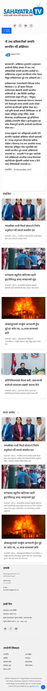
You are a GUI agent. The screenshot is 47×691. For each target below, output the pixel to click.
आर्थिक (5, 658)
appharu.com (34, 686)
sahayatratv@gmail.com (11, 590)
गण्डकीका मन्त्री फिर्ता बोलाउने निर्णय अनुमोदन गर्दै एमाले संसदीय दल (22, 228)
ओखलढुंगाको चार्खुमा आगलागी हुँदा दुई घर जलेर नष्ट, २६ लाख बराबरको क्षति (22, 328)
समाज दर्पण (7, 669)
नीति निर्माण (28, 665)
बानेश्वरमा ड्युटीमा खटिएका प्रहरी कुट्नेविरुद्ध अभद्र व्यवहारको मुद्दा (20, 277)
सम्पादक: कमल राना (9, 614)
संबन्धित (7, 194)
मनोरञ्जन (27, 658)
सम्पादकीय (28, 661)
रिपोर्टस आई (7, 665)
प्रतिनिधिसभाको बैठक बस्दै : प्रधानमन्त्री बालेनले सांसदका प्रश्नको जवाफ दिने (23, 382)
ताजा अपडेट (9, 412)
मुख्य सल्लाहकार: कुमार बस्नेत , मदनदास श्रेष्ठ (17, 617)
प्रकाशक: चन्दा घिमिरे (10, 610)
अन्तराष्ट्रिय (28, 654)
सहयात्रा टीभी (7, 661)
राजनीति (6, 654)
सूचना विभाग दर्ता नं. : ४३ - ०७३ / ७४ (15, 621)
